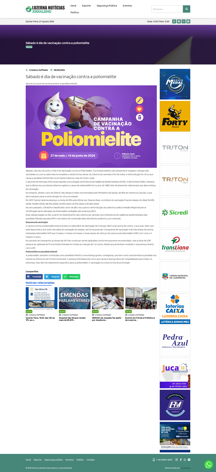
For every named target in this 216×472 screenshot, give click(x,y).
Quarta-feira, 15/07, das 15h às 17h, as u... (40, 318)
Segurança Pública (107, 5)
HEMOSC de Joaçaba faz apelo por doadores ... (106, 318)
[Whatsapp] (184, 21)
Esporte (86, 5)
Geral (73, 5)
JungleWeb (185, 468)
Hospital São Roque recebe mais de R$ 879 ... (72, 318)
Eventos (127, 5)
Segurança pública (54, 459)
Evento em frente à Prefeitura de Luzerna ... (140, 318)
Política (75, 12)
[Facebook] (179, 21)
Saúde (29, 311)
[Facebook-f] (180, 459)
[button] (34, 276)
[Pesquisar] (186, 9)
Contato (91, 459)
